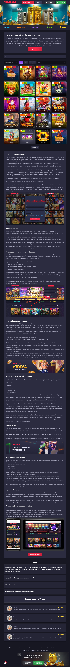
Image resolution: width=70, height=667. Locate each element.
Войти (38, 2)
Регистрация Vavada (35, 554)
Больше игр (35, 147)
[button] (2, 14)
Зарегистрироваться (28, 2)
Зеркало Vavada (35, 49)
